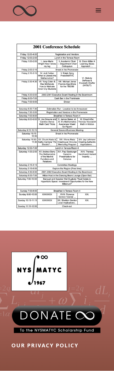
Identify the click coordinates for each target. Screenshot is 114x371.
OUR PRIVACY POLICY (44, 345)
